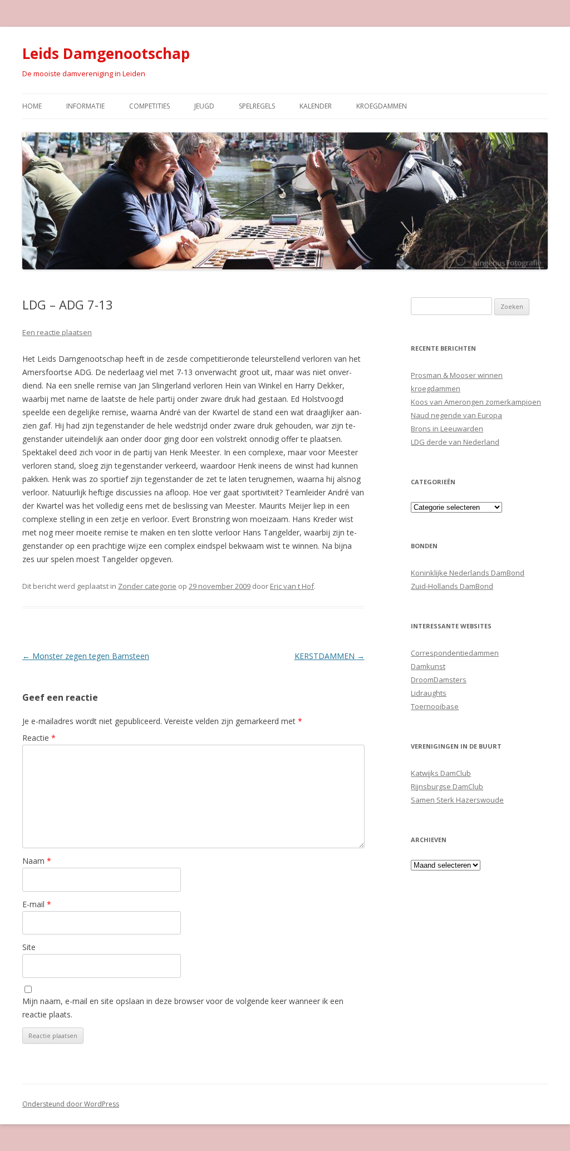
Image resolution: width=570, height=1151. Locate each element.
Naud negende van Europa (456, 415)
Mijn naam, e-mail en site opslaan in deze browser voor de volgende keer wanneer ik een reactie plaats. (182, 1008)
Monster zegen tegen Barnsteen (85, 656)
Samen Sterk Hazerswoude (457, 800)
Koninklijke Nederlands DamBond (467, 573)
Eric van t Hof (292, 586)
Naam (36, 860)
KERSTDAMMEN (329, 656)
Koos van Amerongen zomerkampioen (476, 402)
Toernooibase (435, 706)
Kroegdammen (381, 106)
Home (32, 106)
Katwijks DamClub (441, 773)
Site (29, 947)
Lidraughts (428, 693)
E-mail (36, 904)
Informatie (85, 106)
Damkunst (428, 666)
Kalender (315, 106)
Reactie (39, 737)
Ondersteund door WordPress (70, 1104)
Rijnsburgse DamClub (447, 786)
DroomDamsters (438, 680)
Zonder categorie (147, 586)
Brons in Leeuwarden (447, 429)
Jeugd (204, 106)
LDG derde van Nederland (455, 442)
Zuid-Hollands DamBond (452, 586)
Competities (149, 106)
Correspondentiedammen (455, 653)
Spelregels (257, 106)
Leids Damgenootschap (106, 53)
